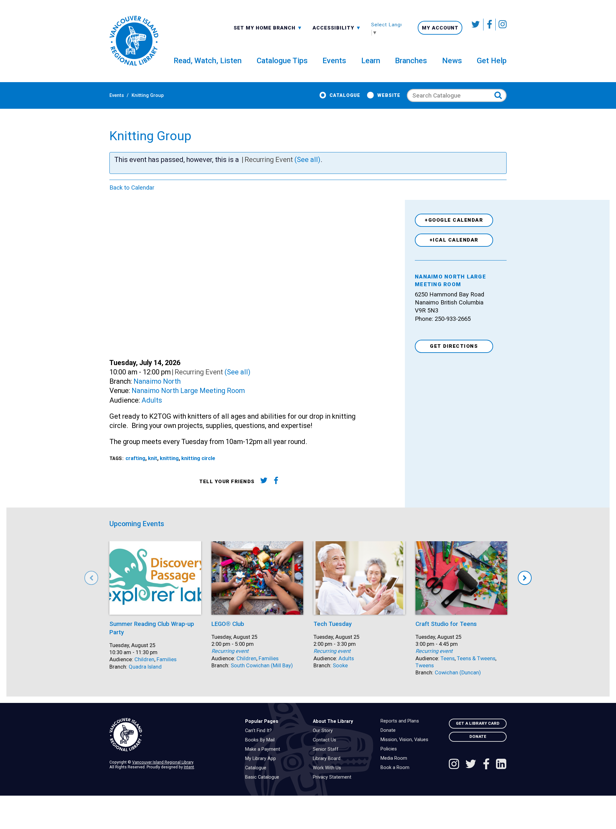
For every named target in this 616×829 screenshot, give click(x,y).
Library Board (328, 758)
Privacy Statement (333, 777)
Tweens (424, 665)
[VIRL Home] (133, 41)
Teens (448, 658)
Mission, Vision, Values (406, 739)
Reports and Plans (401, 721)
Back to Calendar (131, 187)
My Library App (262, 758)
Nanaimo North (157, 381)
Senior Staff (327, 749)
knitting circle (198, 458)
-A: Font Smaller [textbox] (336, 27)
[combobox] (268, 27)
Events (116, 95)
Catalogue (344, 95)
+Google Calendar (454, 220)
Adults (151, 400)
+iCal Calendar (454, 240)
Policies (390, 749)
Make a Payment (264, 749)
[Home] (172, 735)
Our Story (324, 730)
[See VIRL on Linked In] (501, 765)
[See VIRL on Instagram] (501, 24)
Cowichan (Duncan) (458, 673)
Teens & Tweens (476, 658)
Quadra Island (145, 667)
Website (388, 95)
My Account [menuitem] (440, 28)
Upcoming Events (136, 524)
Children (144, 659)
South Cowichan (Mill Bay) (262, 665)
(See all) (308, 160)
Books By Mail (261, 740)
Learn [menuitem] (370, 60)
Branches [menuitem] (411, 60)
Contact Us (326, 740)
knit (152, 458)
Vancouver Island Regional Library (162, 762)
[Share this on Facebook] (276, 482)
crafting (135, 458)
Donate (390, 730)
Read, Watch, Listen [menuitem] (208, 60)
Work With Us (328, 768)
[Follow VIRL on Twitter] (476, 24)
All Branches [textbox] (254, 27)
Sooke (340, 665)
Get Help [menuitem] (492, 60)
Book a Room (396, 767)
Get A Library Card (478, 723)
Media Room (395, 758)
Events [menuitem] (334, 60)
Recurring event (229, 651)
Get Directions (454, 346)
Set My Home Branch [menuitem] (265, 27)
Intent (189, 767)
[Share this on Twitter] (264, 482)
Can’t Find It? (260, 730)
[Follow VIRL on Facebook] (489, 24)
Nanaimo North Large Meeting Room (188, 391)
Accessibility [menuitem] (336, 27)
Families (166, 659)
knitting (169, 458)
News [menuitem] (452, 60)
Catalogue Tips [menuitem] (282, 60)
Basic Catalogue (263, 777)
